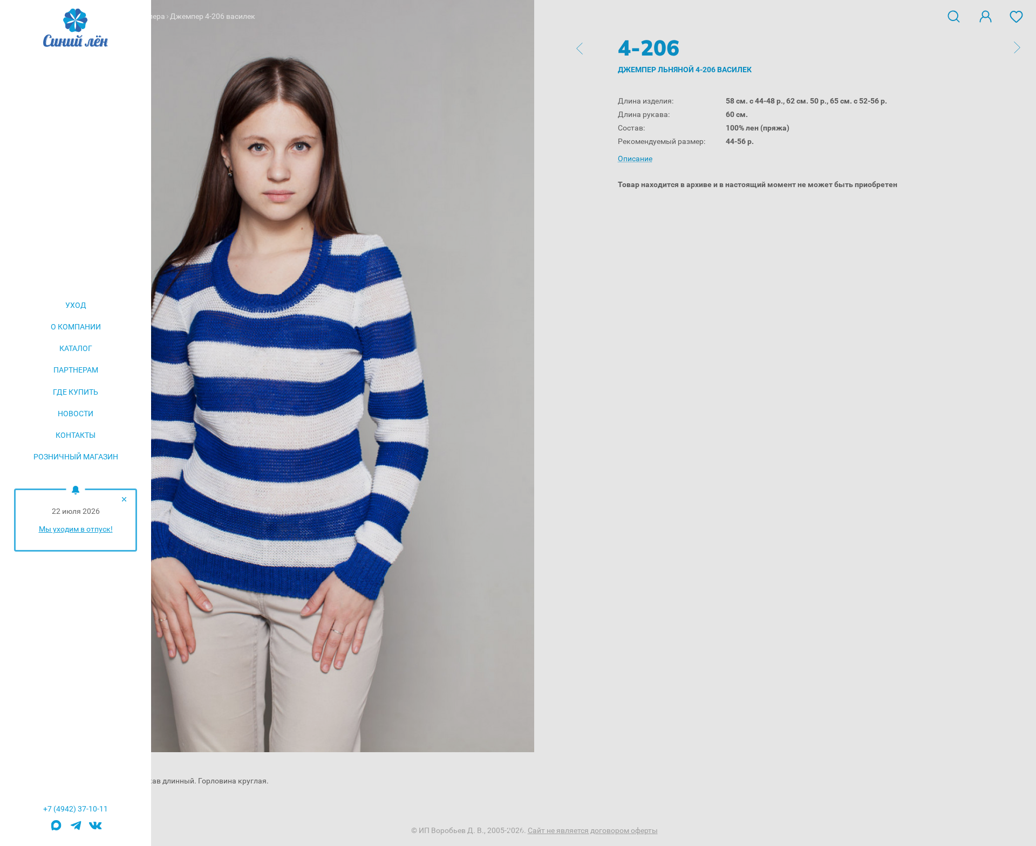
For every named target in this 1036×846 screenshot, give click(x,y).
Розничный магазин (75, 456)
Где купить (75, 392)
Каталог (75, 348)
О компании (76, 326)
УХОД (75, 305)
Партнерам (75, 370)
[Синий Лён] (75, 28)
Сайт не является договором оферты (593, 830)
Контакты (76, 435)
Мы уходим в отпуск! (76, 529)
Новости (75, 413)
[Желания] (1016, 15)
